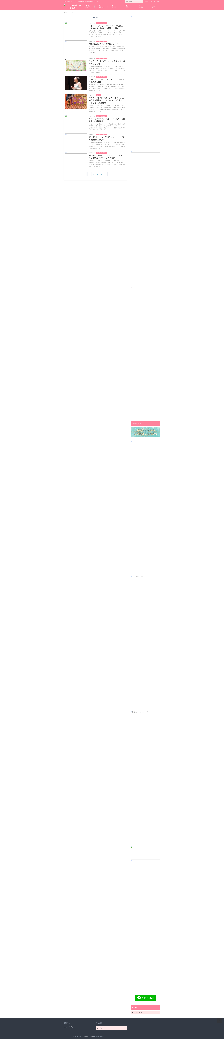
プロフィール (88, 6)
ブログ (127, 6)
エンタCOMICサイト (70, 1027)
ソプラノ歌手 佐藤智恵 (87, 1036)
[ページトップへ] (219, 1020)
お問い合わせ (153, 6)
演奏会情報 (101, 6)
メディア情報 (140, 6)
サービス (114, 6)
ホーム (66, 12)
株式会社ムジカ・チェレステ (152, 1)
